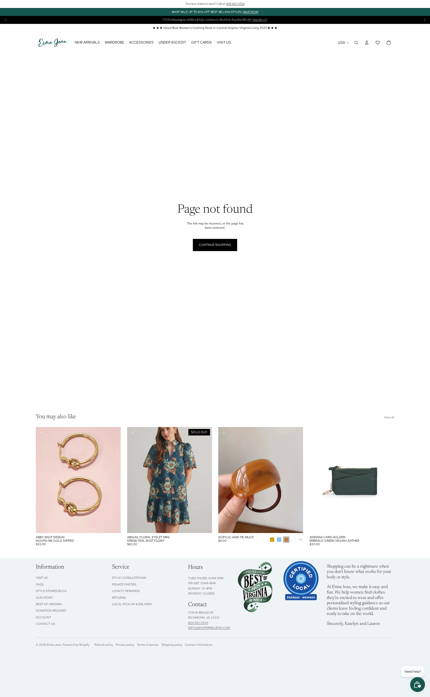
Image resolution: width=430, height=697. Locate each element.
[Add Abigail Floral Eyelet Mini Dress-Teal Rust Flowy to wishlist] (133, 432)
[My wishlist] (377, 42)
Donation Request (51, 611)
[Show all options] (300, 539)
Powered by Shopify (76, 645)
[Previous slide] (5, 19)
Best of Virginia (49, 604)
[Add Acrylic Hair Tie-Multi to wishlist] (224, 432)
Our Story (44, 598)
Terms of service (148, 645)
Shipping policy (171, 645)
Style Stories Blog (51, 591)
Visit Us (42, 578)
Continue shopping (215, 245)
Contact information (199, 645)
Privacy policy (125, 645)
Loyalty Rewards (126, 591)
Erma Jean (54, 645)
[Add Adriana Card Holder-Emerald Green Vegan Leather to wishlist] (315, 432)
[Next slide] (424, 19)
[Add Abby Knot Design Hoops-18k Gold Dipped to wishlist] (41, 432)
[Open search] (356, 42)
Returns (119, 598)
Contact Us (45, 624)
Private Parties (124, 585)
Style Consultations (129, 578)
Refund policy (103, 645)
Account (43, 617)
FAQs (40, 585)
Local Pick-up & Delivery (132, 604)
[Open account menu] (366, 42)
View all (389, 417)
